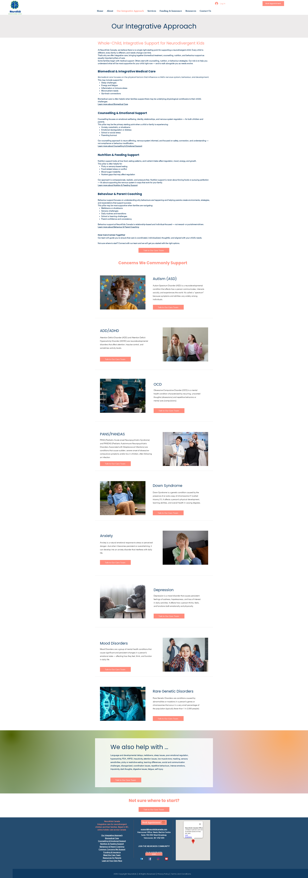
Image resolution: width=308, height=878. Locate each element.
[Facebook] (149, 858)
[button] (110, 11)
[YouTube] (166, 858)
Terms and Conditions (181, 874)
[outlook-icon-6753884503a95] (141, 858)
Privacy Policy (163, 874)
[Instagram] (158, 858)
